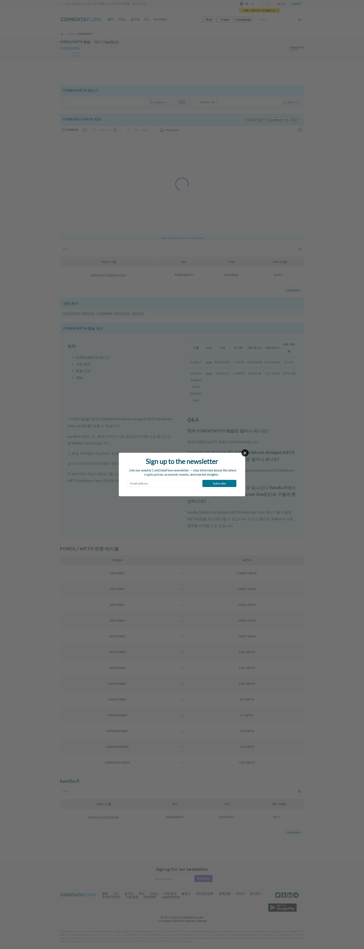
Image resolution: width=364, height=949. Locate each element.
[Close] (245, 453)
